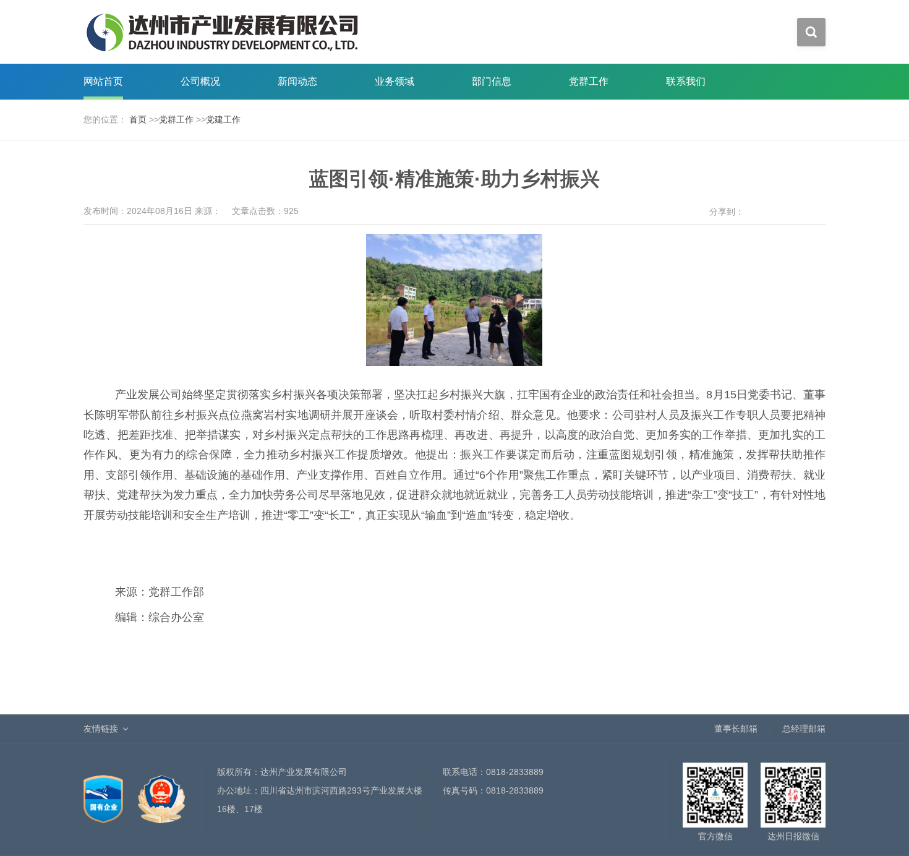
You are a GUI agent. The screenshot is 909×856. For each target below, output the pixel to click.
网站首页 (103, 81)
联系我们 (686, 81)
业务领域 (394, 81)
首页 (138, 119)
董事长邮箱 (736, 729)
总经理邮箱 (804, 729)
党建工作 (223, 119)
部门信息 (491, 81)
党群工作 (588, 81)
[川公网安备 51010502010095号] (161, 792)
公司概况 (200, 81)
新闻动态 (297, 81)
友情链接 (100, 729)
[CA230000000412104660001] (104, 792)
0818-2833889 (515, 772)
